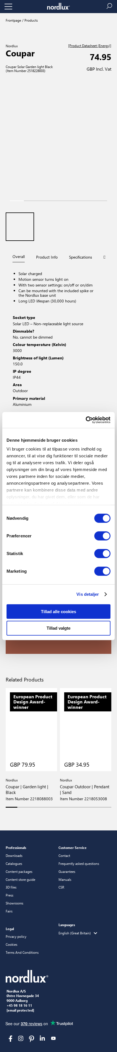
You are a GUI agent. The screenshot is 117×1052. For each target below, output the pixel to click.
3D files (11, 887)
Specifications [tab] (80, 257)
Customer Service (72, 847)
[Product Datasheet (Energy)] (89, 46)
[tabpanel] (58, 340)
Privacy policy (16, 936)
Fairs (9, 911)
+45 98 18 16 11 (19, 1006)
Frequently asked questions (78, 863)
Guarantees (66, 871)
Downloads (14, 855)
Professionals (16, 847)
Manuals (64, 879)
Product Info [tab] (47, 257)
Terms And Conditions (22, 952)
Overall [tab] (18, 256)
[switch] (102, 535)
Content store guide (20, 879)
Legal (10, 928)
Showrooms (14, 903)
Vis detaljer (87, 594)
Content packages (19, 871)
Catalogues (14, 863)
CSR (61, 887)
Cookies (11, 944)
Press (9, 895)
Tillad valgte (58, 628)
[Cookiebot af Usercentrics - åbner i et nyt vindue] (85, 420)
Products (31, 20)
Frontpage (13, 20)
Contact (64, 855)
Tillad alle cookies (58, 611)
